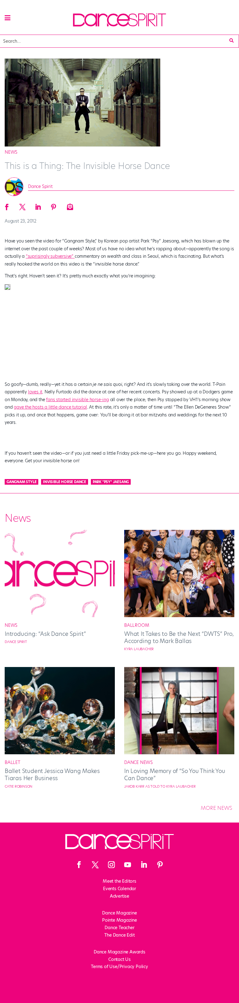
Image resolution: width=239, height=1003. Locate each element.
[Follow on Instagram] (111, 864)
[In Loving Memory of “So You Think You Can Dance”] (179, 753)
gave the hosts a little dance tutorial (50, 407)
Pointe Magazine (119, 920)
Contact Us (119, 959)
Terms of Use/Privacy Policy (119, 966)
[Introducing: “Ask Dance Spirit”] (60, 615)
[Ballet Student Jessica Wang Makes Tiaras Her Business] (60, 753)
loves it (35, 392)
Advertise (119, 896)
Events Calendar (119, 888)
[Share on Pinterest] (53, 205)
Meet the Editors (119, 881)
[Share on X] (22, 205)
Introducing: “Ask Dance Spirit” (45, 634)
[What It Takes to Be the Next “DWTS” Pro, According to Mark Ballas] (179, 615)
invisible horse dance (64, 481)
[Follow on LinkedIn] (144, 864)
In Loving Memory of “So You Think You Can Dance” (174, 774)
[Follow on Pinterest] (160, 864)
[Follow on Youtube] (127, 864)
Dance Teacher (119, 927)
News (11, 152)
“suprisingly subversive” (50, 256)
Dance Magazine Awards (119, 952)
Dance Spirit (40, 186)
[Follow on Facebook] (79, 864)
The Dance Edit (119, 935)
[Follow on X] (95, 864)
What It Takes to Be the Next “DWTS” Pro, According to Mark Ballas (179, 637)
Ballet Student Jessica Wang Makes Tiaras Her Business (52, 774)
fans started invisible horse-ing (77, 399)
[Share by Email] (69, 205)
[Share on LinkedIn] (38, 205)
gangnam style (21, 481)
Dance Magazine (119, 913)
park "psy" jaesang (111, 481)
